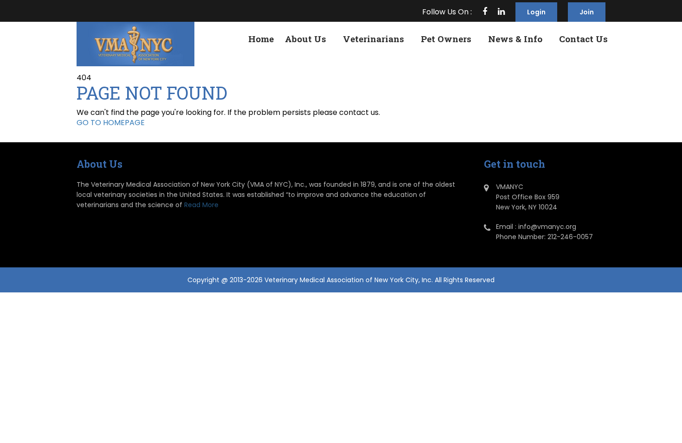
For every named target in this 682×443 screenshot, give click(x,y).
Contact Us (583, 38)
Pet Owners (446, 38)
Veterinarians (373, 38)
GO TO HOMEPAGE (111, 122)
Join (586, 12)
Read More (201, 204)
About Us (305, 38)
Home (261, 38)
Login (536, 12)
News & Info (515, 38)
